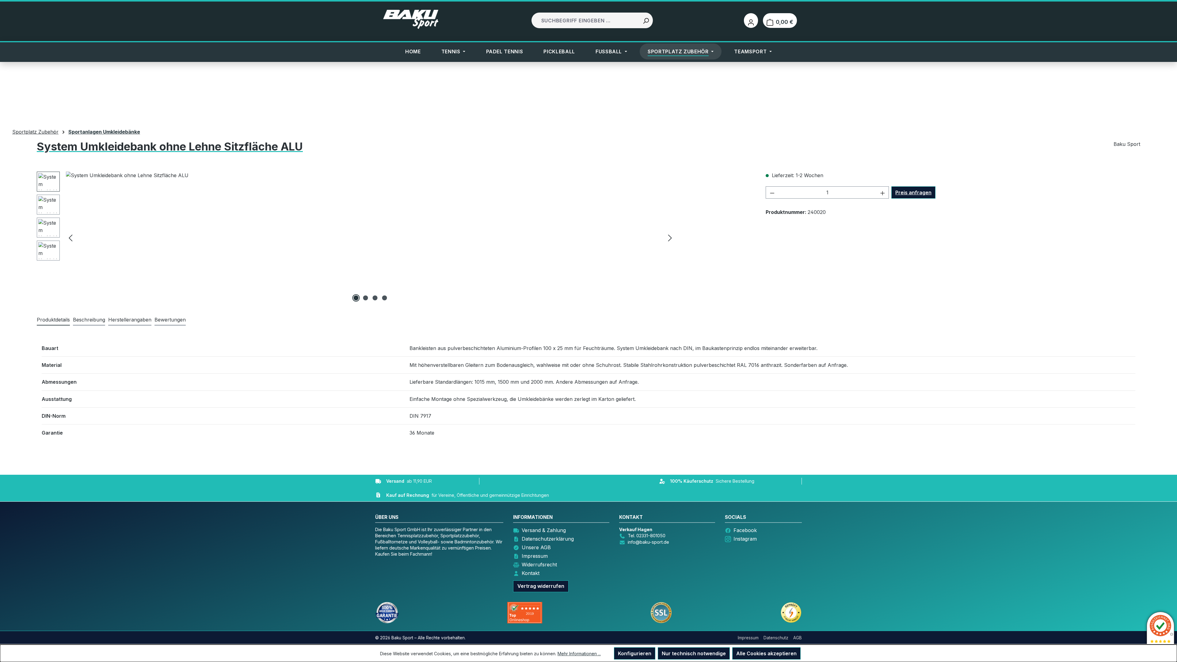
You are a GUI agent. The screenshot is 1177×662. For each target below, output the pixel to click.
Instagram (745, 539)
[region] (356, 237)
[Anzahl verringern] (772, 192)
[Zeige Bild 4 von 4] (384, 297)
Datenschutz (776, 637)
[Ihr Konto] (751, 20)
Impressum (535, 556)
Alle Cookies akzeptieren (766, 653)
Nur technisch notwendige (694, 653)
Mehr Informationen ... (579, 653)
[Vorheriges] (70, 238)
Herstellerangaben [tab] (129, 320)
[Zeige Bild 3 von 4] (375, 297)
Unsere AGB (536, 547)
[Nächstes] (670, 238)
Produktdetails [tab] (53, 320)
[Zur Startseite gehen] (410, 19)
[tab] (89, 319)
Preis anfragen (913, 192)
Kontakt (530, 573)
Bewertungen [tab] (170, 320)
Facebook (745, 530)
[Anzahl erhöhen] (882, 192)
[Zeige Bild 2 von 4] (365, 297)
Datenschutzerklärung (548, 539)
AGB (797, 637)
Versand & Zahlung (544, 530)
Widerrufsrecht (539, 564)
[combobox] (585, 20)
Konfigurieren (634, 653)
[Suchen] (646, 20)
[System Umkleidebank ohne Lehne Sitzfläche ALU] (370, 237)
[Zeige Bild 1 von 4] (356, 297)
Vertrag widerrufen (540, 586)
